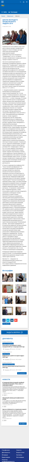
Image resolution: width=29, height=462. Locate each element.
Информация (10, 16)
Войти (5, 12)
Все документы (22, 373)
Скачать (14, 349)
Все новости (23, 423)
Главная (3, 16)
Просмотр (7, 349)
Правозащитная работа (8, 364)
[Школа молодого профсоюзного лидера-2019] (7, 277)
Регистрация (13, 12)
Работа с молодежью (8, 343)
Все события (6, 323)
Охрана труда (6, 353)
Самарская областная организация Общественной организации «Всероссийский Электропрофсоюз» (14, 6)
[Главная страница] (2, 5)
